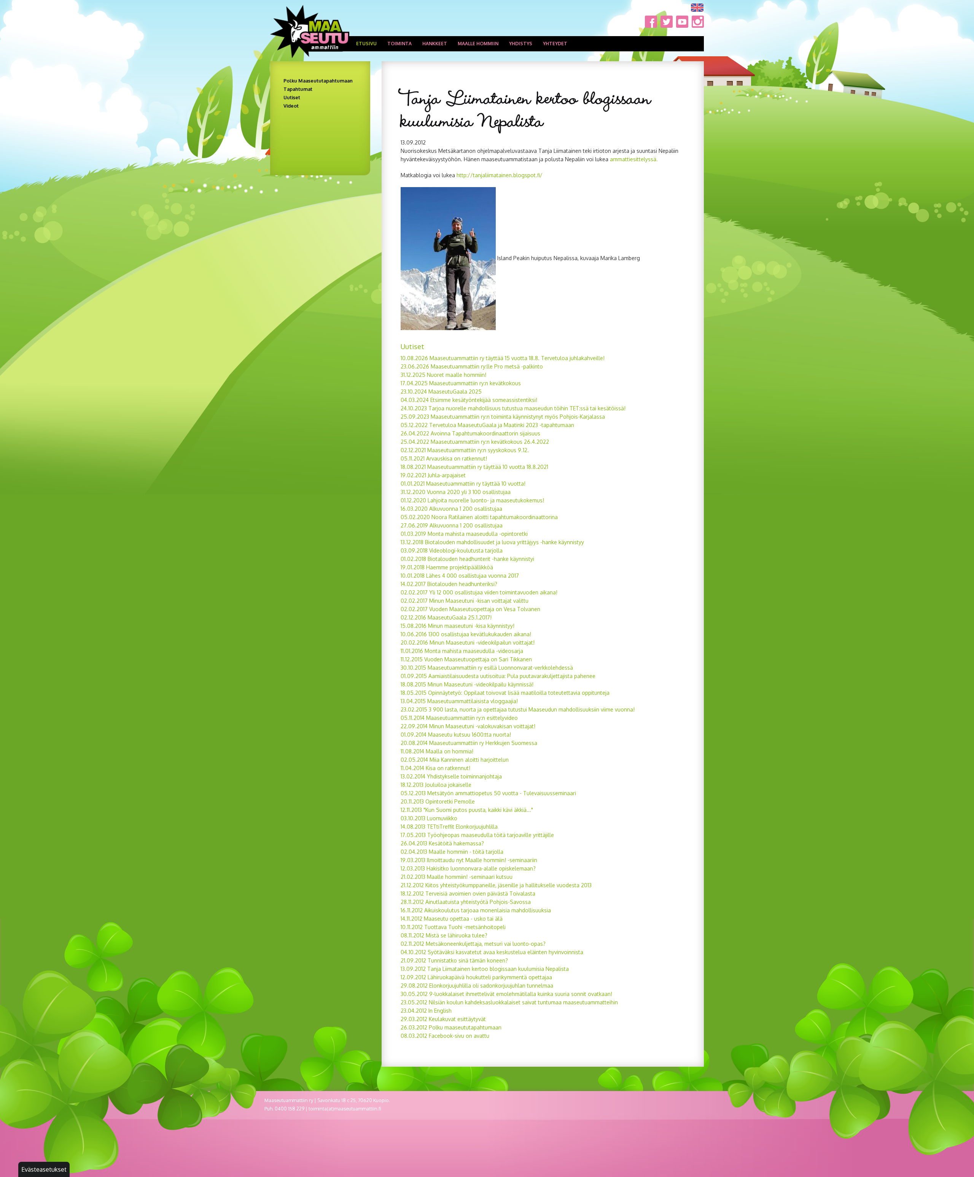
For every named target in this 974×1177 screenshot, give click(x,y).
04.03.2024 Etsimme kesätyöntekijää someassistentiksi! (470, 400)
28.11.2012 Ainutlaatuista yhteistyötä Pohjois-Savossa (466, 902)
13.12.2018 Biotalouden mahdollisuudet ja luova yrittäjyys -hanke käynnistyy (492, 542)
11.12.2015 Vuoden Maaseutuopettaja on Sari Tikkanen (466, 659)
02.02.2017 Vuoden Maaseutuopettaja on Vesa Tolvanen (470, 609)
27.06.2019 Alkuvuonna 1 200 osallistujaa (452, 525)
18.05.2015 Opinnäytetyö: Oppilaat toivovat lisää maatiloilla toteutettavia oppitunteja (505, 692)
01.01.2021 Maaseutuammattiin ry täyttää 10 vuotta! (463, 483)
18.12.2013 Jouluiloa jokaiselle (436, 784)
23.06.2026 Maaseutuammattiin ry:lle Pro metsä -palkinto (472, 366)
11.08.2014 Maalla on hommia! (437, 751)
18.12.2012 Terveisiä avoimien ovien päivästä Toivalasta (468, 893)
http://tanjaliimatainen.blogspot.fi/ (500, 175)
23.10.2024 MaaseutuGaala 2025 (441, 391)
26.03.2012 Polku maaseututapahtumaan (451, 1027)
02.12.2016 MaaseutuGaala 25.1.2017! (446, 617)
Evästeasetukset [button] (44, 1169)
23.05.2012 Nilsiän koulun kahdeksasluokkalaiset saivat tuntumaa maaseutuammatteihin (509, 1002)
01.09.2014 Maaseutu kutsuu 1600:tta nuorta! (456, 734)
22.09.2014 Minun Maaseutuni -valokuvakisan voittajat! (468, 726)
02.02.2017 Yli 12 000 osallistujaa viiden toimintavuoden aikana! (479, 592)
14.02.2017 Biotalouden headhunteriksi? (449, 584)
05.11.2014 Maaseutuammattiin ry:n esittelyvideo (459, 718)
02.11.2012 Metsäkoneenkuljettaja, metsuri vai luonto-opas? (473, 943)
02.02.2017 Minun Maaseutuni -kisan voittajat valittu (464, 600)
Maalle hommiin (478, 43)
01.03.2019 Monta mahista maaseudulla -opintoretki (464, 534)
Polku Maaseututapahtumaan (318, 81)
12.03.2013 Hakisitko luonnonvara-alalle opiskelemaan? (468, 868)
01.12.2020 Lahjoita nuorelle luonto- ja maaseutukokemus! (472, 500)
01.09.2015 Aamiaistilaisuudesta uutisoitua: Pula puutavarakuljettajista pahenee (498, 676)
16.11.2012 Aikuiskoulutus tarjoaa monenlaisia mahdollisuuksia (476, 910)
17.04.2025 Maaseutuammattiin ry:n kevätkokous (461, 383)
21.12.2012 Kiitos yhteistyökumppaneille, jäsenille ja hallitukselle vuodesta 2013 (496, 885)
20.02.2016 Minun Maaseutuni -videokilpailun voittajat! (468, 642)
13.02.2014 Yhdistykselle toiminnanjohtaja (451, 776)
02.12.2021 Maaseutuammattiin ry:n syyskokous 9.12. (465, 450)
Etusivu (366, 43)
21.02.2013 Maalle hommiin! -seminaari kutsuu (456, 877)
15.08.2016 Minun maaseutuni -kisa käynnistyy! (457, 626)
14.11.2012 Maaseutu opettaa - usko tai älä (452, 918)
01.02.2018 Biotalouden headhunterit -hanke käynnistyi (467, 559)
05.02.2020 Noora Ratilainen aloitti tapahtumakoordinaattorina (479, 517)
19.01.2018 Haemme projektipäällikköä (447, 567)
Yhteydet (555, 43)
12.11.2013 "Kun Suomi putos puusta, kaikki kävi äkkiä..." (467, 810)
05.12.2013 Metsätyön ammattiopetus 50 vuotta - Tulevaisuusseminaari (488, 793)
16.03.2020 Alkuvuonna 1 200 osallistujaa (451, 508)
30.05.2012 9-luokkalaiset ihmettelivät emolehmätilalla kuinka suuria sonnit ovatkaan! (506, 994)
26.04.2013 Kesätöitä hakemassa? (442, 843)
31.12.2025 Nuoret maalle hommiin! (443, 375)
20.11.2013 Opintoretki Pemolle (438, 801)
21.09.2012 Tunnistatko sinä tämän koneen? (454, 960)
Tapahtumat (297, 89)
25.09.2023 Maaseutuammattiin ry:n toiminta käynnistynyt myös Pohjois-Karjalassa (503, 416)
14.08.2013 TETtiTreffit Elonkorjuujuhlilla (449, 826)
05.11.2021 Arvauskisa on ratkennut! (444, 458)
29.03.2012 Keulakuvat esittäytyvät (443, 1019)
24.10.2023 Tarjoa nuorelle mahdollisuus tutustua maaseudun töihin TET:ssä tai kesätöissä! (513, 408)
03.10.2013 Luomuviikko (429, 818)
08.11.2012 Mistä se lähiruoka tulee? (444, 935)
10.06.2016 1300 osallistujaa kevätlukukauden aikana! (466, 634)
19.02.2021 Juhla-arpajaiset (433, 475)
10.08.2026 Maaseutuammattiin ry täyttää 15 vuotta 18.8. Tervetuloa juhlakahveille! (503, 358)
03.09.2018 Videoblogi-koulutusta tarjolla (452, 550)
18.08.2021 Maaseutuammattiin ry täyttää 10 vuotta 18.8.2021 (474, 467)
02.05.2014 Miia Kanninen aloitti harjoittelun (455, 759)
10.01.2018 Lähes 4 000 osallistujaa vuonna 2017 (460, 575)
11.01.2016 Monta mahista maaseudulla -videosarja (462, 651)
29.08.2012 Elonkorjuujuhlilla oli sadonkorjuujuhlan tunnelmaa (477, 985)
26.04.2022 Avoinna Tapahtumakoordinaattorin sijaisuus (470, 433)
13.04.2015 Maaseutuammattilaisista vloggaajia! (459, 701)
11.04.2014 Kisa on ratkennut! (435, 768)
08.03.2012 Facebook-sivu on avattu (445, 1035)
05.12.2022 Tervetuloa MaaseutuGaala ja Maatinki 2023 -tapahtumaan (487, 425)
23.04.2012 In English (426, 1010)
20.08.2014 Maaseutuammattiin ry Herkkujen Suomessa (469, 743)
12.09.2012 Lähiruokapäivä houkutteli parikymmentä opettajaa (476, 977)
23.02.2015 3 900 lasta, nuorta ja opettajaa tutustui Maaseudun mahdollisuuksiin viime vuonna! (518, 709)
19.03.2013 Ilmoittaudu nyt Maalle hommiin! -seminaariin (469, 860)
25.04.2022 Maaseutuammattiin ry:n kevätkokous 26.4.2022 (475, 441)
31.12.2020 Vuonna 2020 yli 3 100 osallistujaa (456, 492)
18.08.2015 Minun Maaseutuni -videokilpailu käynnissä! (467, 684)
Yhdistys (520, 43)
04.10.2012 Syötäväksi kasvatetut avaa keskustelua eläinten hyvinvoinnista (492, 952)
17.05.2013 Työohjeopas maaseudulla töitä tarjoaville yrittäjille (477, 835)
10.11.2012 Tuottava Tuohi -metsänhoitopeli (453, 927)
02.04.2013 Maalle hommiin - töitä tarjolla (452, 851)
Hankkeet (434, 43)
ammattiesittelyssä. (634, 159)
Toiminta (399, 43)
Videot (291, 106)
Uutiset (291, 97)
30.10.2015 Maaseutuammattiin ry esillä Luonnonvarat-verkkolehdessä (487, 667)
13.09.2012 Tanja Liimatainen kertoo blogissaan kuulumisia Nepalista (485, 969)
